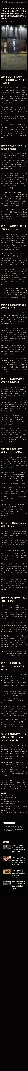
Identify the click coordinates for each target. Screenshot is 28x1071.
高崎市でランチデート (14, 21)
